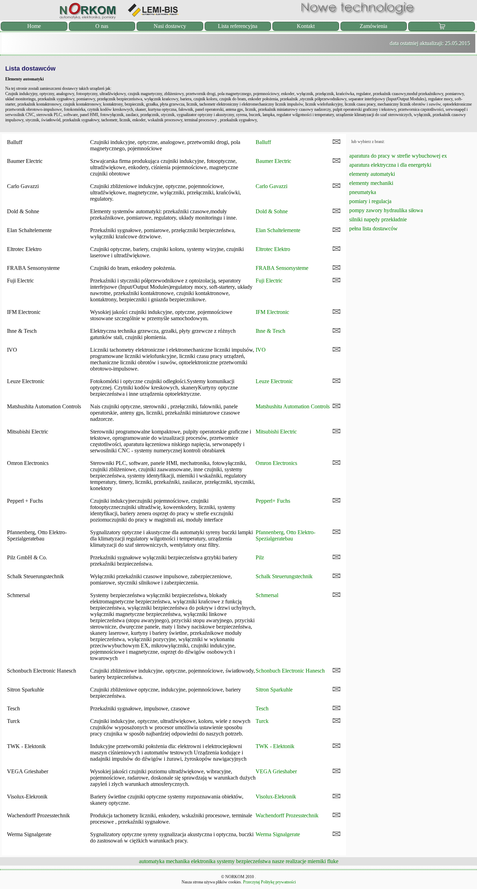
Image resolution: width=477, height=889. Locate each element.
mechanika (178, 861)
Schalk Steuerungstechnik (284, 576)
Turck (262, 721)
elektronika (203, 861)
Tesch (262, 708)
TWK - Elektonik (275, 746)
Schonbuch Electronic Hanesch (290, 671)
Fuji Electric (269, 281)
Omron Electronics (276, 463)
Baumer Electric (273, 161)
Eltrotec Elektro (273, 249)
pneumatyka (362, 192)
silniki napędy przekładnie (378, 219)
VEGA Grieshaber (276, 771)
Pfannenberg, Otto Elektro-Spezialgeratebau (285, 535)
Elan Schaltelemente (278, 230)
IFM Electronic (272, 312)
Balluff (263, 142)
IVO (261, 350)
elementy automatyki (372, 174)
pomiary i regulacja (370, 201)
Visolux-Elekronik (276, 797)
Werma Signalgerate (278, 834)
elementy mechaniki (371, 183)
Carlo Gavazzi (271, 186)
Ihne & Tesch (270, 331)
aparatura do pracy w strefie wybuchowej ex (398, 156)
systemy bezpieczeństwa (244, 861)
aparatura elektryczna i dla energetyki (390, 165)
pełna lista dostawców (373, 228)
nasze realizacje (289, 861)
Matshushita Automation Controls (293, 406)
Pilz (260, 557)
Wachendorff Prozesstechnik (287, 815)
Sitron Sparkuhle (274, 690)
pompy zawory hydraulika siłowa (386, 210)
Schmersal (267, 595)
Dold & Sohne (272, 211)
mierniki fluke (323, 861)
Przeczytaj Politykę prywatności (269, 882)
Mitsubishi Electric (276, 432)
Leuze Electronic (274, 381)
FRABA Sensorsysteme (282, 268)
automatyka (151, 861)
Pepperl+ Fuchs (273, 501)
